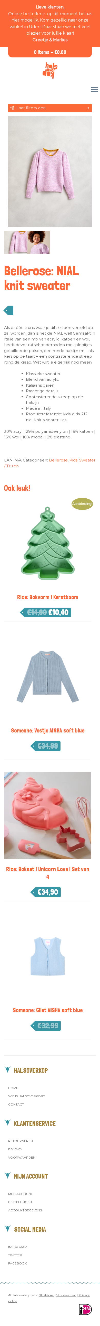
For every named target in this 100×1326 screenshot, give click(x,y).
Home (13, 1088)
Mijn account (20, 1194)
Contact (16, 1104)
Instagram (17, 1247)
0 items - (50, 52)
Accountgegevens (25, 1210)
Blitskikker (46, 1295)
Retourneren (20, 1141)
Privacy (15, 1149)
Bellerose (58, 460)
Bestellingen (20, 1202)
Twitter (15, 1255)
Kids (73, 460)
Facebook (17, 1263)
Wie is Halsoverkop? (26, 1096)
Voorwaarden (21, 1157)
